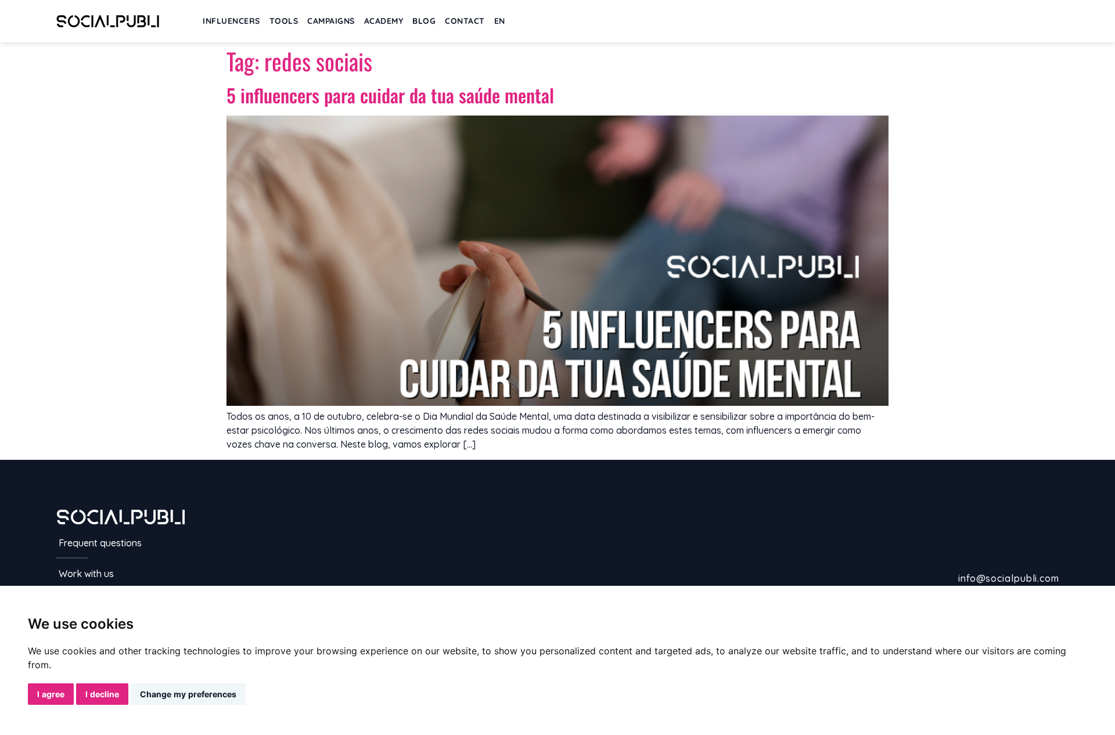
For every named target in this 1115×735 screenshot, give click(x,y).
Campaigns (331, 21)
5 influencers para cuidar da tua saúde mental (390, 95)
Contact (465, 21)
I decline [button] (102, 694)
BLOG (424, 21)
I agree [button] (50, 694)
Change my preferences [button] (188, 694)
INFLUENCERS (231, 21)
